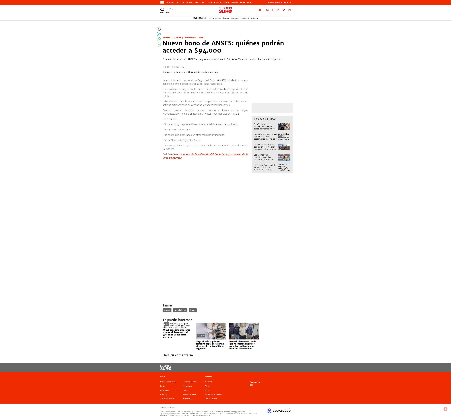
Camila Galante (211, 399)
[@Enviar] (159, 44)
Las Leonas (254, 18)
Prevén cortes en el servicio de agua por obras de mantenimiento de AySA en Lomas (265, 127)
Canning (189, 2)
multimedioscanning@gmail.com (233, 412)
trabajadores (180, 310)
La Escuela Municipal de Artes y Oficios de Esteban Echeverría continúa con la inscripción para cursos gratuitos (265, 170)
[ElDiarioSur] (165, 369)
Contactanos (255, 382)
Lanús (249, 2)
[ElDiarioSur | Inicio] (288, 376)
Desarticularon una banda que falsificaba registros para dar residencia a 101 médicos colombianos (242, 345)
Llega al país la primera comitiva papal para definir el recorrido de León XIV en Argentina (210, 345)
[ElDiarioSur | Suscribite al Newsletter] (289, 10)
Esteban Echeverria (175, 2)
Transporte (235, 18)
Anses (167, 310)
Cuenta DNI (245, 18)
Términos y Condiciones (167, 407)
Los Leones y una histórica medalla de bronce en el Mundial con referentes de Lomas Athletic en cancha (265, 159)
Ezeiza (209, 2)
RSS (251, 385)
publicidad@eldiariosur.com (170, 413)
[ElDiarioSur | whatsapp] (267, 10)
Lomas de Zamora (238, 2)
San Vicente (200, 2)
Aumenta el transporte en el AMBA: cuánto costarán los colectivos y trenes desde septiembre (266, 137)
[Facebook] (159, 29)
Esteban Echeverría (222, 18)
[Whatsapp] (159, 39)
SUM (207, 390)
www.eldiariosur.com (168, 412)
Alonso (207, 386)
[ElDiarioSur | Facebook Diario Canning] (272, 10)
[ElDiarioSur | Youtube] (274, 367)
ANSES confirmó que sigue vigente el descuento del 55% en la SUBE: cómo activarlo (176, 333)
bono (192, 310)
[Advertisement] (228, 201)
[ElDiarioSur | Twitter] (283, 10)
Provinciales (187, 399)
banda (233, 335)
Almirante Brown (221, 2)
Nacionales (164, 390)
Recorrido (201, 335)
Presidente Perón (189, 394)
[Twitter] (159, 34)
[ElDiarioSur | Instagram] (278, 10)
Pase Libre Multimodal (214, 394)
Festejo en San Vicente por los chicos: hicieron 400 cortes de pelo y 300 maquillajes (265, 148)
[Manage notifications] (445, 409)
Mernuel (208, 382)
